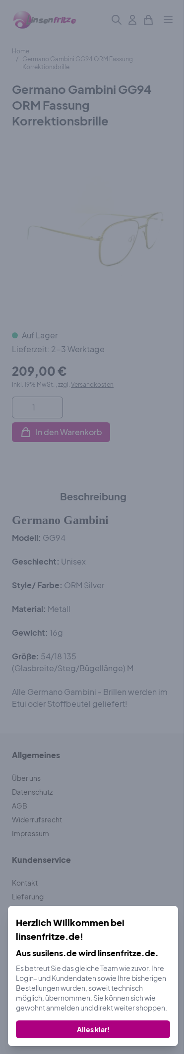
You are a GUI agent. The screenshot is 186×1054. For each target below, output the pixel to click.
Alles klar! (93, 1029)
